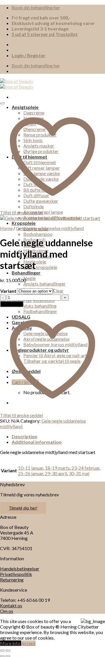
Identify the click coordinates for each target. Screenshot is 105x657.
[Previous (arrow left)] (2, 656)
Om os (6, 611)
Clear (58, 290)
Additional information (37, 442)
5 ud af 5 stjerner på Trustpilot (45, 34)
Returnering (12, 579)
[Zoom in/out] (8, 650)
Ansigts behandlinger (44, 283)
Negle (29, 278)
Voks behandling (40, 305)
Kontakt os (11, 605)
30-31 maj (79, 473)
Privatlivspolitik (16, 574)
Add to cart (11, 304)
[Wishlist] (2, 103)
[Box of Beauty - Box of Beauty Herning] (16, 83)
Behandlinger (26, 272)
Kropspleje (24, 223)
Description (24, 436)
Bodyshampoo (37, 234)
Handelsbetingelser (19, 568)
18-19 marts (57, 468)
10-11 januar (30, 468)
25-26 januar (30, 473)
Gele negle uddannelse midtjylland (50, 228)
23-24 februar (85, 468)
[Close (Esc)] (2, 650)
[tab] (58, 436)
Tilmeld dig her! (23, 508)
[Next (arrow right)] (8, 656)
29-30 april (56, 473)
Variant (8, 291)
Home (6, 228)
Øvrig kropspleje (40, 267)
